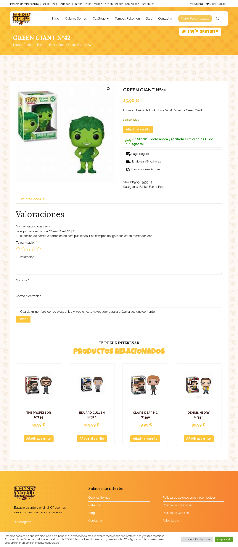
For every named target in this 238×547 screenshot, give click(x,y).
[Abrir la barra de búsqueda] (218, 18)
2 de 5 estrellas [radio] (23, 248)
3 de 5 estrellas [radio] (28, 248)
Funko (41, 45)
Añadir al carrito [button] (38, 438)
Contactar (165, 18)
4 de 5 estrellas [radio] (33, 248)
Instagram (24, 522)
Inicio (55, 18)
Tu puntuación (26, 242)
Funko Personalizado (195, 18)
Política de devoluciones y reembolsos (189, 497)
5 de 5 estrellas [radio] (39, 248)
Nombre (22, 280)
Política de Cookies (176, 513)
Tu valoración (26, 257)
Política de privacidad (177, 505)
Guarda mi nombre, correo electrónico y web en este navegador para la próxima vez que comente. (87, 311)
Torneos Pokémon (127, 18)
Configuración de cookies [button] (197, 539)
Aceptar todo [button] (224, 539)
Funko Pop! (57, 45)
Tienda (28, 45)
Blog (149, 18)
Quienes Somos (76, 18)
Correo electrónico (29, 296)
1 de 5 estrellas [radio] (18, 248)
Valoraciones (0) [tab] (33, 199)
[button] (108, 89)
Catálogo (99, 18)
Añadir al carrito (138, 129)
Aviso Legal (171, 520)
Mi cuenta (196, 4)
